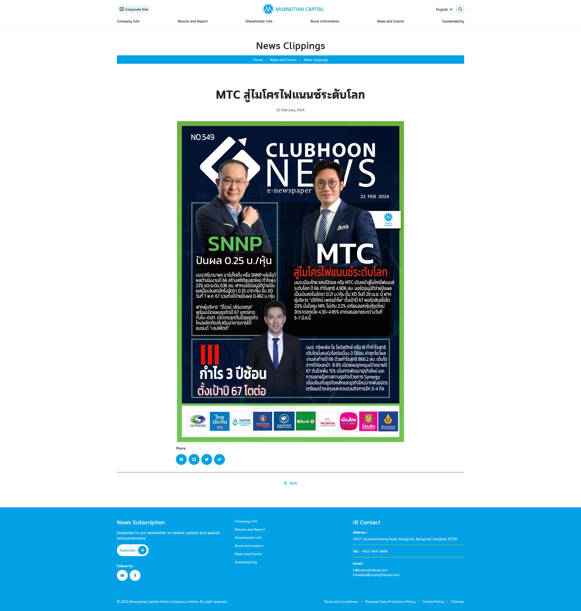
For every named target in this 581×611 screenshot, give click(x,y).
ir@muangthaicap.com (370, 569)
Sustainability (453, 21)
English (442, 9)
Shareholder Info (259, 21)
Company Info (128, 21)
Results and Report (193, 21)
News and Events (390, 21)
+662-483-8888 (374, 551)
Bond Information (325, 21)
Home (258, 59)
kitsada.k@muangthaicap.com (376, 574)
